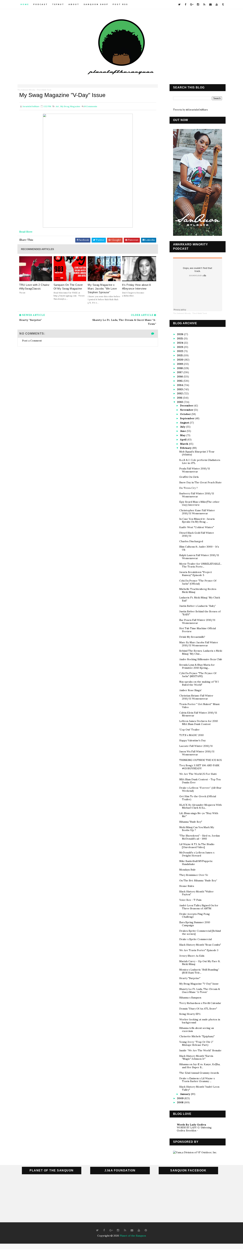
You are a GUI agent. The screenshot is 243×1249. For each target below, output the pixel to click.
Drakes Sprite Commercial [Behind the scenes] (200, 932)
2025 (180, 338)
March (184, 443)
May (183, 435)
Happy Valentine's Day (192, 740)
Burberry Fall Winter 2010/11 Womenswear (196, 495)
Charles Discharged (191, 541)
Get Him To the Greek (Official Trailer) (197, 798)
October (185, 414)
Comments (90, 106)
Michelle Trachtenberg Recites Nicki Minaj (197, 590)
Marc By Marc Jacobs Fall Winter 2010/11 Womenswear (198, 644)
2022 (180, 351)
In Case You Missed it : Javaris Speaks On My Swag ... (197, 520)
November (187, 409)
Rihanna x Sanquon (190, 997)
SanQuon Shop (96, 4)
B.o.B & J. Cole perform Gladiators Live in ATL (199, 461)
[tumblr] (223, 4)
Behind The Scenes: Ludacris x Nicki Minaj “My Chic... (200, 652)
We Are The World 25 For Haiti (197, 773)
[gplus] (191, 4)
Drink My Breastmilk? (192, 636)
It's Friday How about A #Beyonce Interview (136, 286)
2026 (180, 334)
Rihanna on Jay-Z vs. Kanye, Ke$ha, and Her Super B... (199, 1066)
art (57, 106)
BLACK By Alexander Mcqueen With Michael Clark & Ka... (200, 806)
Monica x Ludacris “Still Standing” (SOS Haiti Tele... (199, 971)
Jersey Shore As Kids (191, 955)
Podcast (40, 4)
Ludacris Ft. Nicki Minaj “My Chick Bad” (199, 599)
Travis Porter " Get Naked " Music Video (199, 706)
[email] (210, 4)
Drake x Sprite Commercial (195, 939)
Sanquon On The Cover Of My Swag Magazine (68, 286)
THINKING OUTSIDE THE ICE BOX (200, 760)
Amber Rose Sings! (190, 690)
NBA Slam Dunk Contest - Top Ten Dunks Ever (200, 781)
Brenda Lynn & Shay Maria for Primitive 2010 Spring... (197, 666)
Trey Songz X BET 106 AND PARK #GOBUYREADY (199, 767)
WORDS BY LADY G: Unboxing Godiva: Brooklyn (194, 1129)
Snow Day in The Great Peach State (200, 482)
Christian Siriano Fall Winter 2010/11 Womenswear (196, 697)
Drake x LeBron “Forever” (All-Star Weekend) (200, 789)
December (187, 405)
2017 (180, 372)
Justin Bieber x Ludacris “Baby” (197, 606)
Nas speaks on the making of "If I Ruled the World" (199, 683)
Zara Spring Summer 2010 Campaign (194, 924)
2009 (180, 1098)
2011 (180, 397)
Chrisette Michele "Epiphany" (197, 1036)
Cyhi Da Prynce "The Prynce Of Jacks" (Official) (197, 582)
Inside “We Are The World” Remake (200, 1050)
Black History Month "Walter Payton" (196, 893)
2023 (180, 347)
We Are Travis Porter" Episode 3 (198, 950)
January (185, 1094)
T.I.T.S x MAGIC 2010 (191, 735)
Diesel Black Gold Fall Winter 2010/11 (196, 534)
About (73, 4)
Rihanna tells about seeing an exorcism (196, 1029)
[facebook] (185, 4)
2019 (180, 364)
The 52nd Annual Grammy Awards (199, 1072)
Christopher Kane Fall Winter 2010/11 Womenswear (197, 512)
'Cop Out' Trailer (189, 729)
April (183, 439)
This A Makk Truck (44, 90)
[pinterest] (146, 1230)
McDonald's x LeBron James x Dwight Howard (196, 854)
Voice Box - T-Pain (190, 899)
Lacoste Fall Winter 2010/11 (196, 746)
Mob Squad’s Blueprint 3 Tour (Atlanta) (197, 453)
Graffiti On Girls (189, 476)
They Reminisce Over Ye (193, 875)
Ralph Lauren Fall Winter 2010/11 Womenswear (199, 557)
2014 (180, 385)
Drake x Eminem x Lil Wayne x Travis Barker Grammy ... (197, 1080)
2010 (180, 402)
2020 (180, 359)
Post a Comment (32, 340)
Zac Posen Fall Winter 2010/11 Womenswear (197, 621)
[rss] (204, 4)
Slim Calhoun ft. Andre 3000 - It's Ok (199, 548)
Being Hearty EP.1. (190, 1014)
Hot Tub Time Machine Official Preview (197, 630)
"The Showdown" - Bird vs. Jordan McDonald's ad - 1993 (199, 837)
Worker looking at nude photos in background (199, 1021)
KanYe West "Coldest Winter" (196, 527)
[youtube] (216, 4)
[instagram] (198, 4)
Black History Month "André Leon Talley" (199, 1088)
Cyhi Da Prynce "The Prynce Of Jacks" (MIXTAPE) (197, 675)
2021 (180, 355)
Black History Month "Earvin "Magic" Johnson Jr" (196, 1057)
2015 (180, 380)
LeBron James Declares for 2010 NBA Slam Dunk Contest (198, 722)
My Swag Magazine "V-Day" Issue (199, 983)
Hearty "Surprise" (189, 978)
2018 (180, 368)
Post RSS (120, 4)
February (186, 447)
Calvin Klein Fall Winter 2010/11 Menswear (198, 714)
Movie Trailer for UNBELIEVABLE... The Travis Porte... (200, 565)
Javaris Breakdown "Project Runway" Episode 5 (195, 573)
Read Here (25, 231)
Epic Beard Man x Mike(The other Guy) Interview (199, 503)
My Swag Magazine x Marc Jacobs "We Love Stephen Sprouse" (102, 288)
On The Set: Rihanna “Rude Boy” (198, 880)
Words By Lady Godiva (191, 1124)
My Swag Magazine (70, 106)
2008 (180, 1102)
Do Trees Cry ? (188, 488)
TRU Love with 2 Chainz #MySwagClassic (34, 286)
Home (24, 4)
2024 (180, 342)
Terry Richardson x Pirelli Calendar (200, 1003)
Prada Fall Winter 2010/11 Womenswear (194, 470)
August (185, 422)
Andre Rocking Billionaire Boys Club (200, 659)
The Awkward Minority (26, 90)
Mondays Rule (187, 869)
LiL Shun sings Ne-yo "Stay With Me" (198, 815)
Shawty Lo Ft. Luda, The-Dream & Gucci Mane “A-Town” (199, 990)
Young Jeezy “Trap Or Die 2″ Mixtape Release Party (196, 1043)
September (187, 418)
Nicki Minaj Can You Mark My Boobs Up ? (196, 829)
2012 (180, 393)
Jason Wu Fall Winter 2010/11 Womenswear (196, 753)
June (183, 431)
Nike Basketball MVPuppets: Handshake (196, 862)
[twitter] (179, 4)
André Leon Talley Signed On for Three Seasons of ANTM (198, 907)
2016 (180, 376)
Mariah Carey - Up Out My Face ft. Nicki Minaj (199, 963)
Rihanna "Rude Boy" (190, 821)
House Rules (186, 886)
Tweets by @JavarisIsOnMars (190, 109)
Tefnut (58, 4)
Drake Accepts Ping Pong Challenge (194, 915)
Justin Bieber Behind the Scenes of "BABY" (200, 613)
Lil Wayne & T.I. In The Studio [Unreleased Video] (196, 846)
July (183, 426)
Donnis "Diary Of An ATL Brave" (198, 1008)
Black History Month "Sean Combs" (200, 944)
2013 (180, 389)
